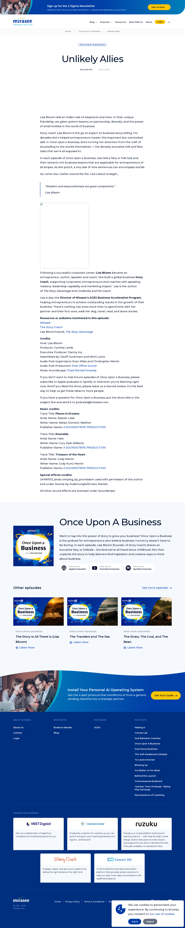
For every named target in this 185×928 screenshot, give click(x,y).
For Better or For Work (147, 770)
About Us (18, 727)
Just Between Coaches (147, 738)
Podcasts (105, 22)
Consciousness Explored (148, 781)
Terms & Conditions (94, 901)
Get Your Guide (164, 695)
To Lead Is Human (145, 759)
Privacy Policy (72, 901)
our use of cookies (162, 914)
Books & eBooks (63, 727)
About (149, 22)
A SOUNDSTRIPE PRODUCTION (84, 427)
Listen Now (27, 647)
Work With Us (136, 22)
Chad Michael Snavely (82, 370)
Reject (150, 921)
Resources (120, 22)
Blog (92, 22)
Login (160, 22)
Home (68, 31)
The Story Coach (51, 327)
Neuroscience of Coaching (149, 795)
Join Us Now (158, 7)
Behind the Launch (145, 775)
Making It (140, 727)
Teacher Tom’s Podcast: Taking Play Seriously (152, 788)
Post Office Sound (84, 365)
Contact (17, 732)
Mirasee (45, 322)
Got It (135, 921)
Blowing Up (141, 765)
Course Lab (141, 732)
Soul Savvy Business (146, 749)
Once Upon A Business (90, 31)
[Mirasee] (22, 19)
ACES (97, 727)
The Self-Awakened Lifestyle (151, 754)
